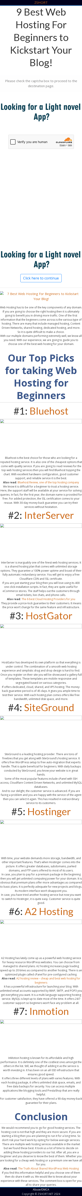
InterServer (49, 515)
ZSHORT (41, 2)
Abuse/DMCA (41, 1189)
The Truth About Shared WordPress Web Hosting (48, 1168)
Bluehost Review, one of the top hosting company (48, 482)
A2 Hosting (49, 911)
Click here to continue (41, 278)
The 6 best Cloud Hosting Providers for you (48, 599)
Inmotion (49, 1011)
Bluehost (49, 411)
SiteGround (49, 707)
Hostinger (49, 811)
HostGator (49, 616)
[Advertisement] (41, 202)
